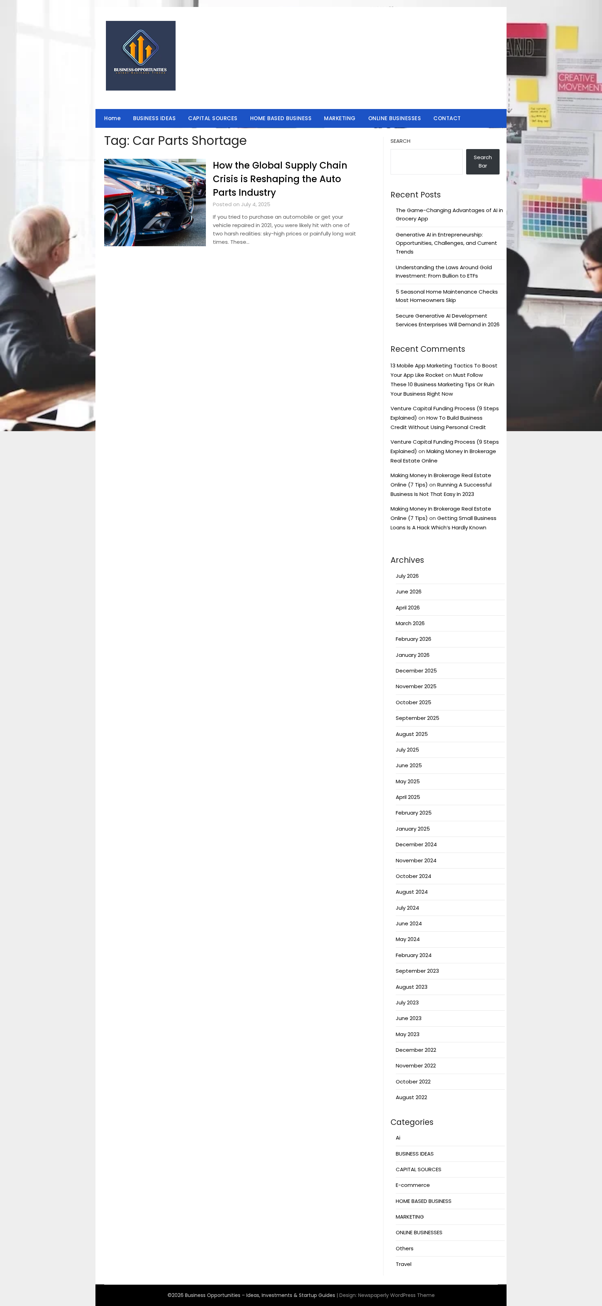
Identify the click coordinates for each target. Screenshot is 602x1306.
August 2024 (412, 891)
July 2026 (407, 576)
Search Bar (483, 161)
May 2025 (408, 781)
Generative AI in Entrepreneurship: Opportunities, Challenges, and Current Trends (446, 243)
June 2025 (409, 765)
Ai (398, 1137)
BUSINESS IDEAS (154, 118)
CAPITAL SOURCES (213, 118)
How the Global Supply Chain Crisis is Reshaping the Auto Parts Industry (280, 179)
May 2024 (408, 939)
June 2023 (409, 1018)
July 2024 (407, 907)
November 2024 (416, 860)
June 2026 (409, 591)
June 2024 (409, 923)
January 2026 (413, 655)
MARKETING (340, 118)
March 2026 (410, 623)
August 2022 (411, 1097)
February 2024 (414, 955)
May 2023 (407, 1034)
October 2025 (413, 702)
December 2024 (416, 844)
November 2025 (416, 686)
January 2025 (413, 828)
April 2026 (408, 607)
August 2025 (412, 734)
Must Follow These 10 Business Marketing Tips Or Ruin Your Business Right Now (442, 384)
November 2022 (416, 1065)
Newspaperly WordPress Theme (396, 1295)
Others (405, 1248)
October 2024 (413, 876)
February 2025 (414, 812)
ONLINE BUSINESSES (394, 118)
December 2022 (416, 1050)
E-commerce (413, 1185)
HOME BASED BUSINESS (281, 118)
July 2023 (407, 1002)
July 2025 (407, 749)
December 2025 (416, 670)
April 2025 (408, 797)
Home (112, 118)
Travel (403, 1264)
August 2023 (411, 986)
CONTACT (447, 118)
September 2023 (417, 970)
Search (400, 141)
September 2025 (417, 718)
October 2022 (413, 1081)
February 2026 (413, 639)
